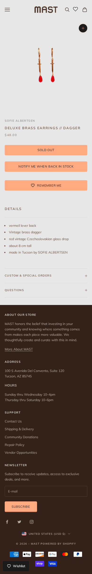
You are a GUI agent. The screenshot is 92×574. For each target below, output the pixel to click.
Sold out (46, 150)
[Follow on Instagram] (31, 521)
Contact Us (13, 421)
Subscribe (21, 506)
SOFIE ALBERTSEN (20, 120)
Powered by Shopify (58, 543)
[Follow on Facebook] (7, 521)
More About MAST (19, 349)
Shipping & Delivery (19, 429)
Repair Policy (14, 445)
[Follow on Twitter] (19, 521)
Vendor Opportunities (21, 452)
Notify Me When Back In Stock (46, 166)
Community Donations (21, 437)
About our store (20, 314)
